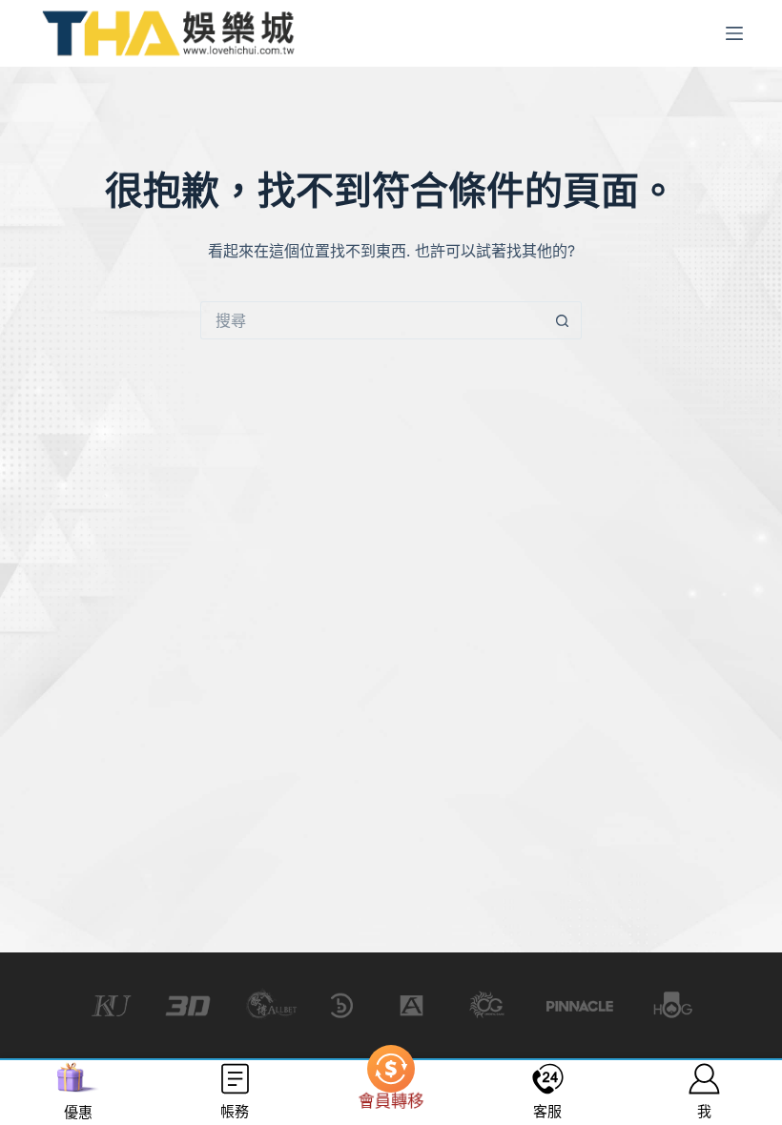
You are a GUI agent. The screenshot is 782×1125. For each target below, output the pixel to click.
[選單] (734, 33)
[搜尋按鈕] (563, 320)
